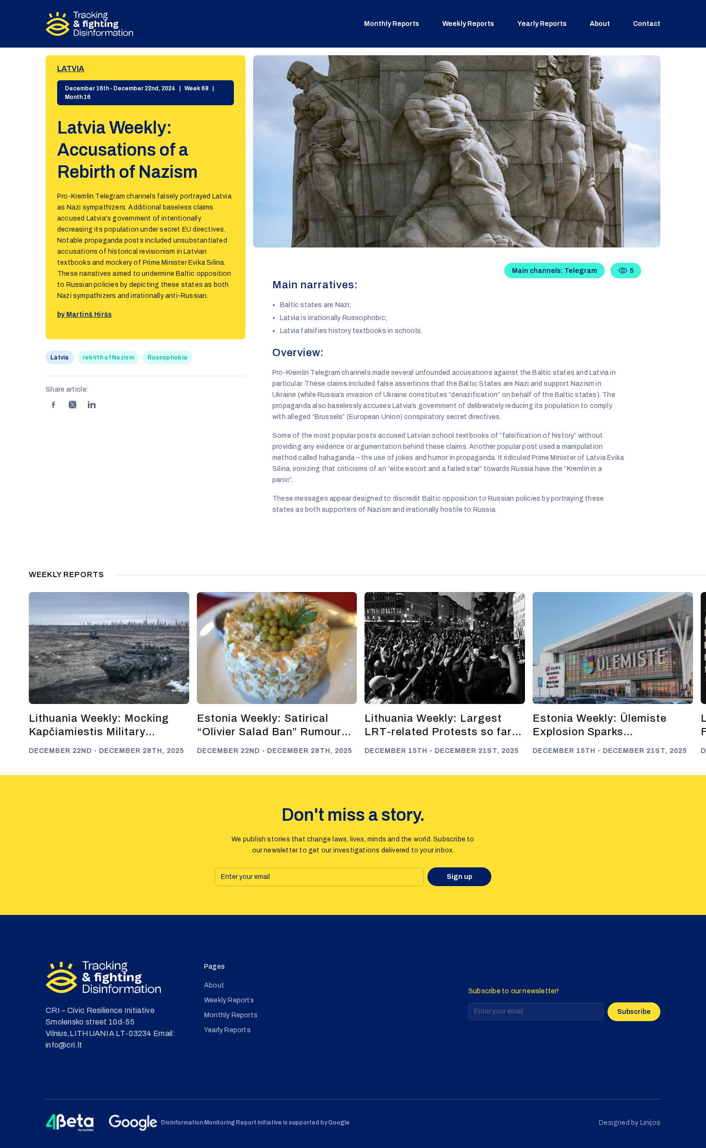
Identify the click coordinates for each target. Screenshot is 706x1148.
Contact (646, 23)
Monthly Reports (391, 23)
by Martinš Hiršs (84, 314)
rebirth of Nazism (108, 357)
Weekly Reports (468, 23)
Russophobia (167, 357)
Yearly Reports (542, 23)
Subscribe (634, 1011)
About (600, 23)
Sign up (459, 876)
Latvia (70, 68)
